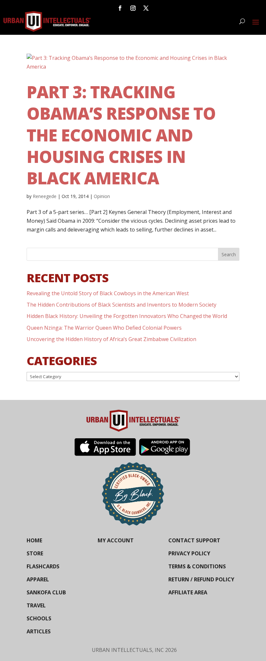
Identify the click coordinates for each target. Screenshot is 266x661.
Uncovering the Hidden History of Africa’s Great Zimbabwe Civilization (111, 339)
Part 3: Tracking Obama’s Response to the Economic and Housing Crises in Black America (121, 134)
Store (35, 553)
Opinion (102, 196)
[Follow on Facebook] (120, 8)
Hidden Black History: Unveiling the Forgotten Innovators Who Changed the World (127, 316)
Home (34, 540)
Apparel (38, 579)
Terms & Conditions (197, 566)
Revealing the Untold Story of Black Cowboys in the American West (108, 293)
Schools (39, 618)
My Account (116, 540)
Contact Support (194, 540)
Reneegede (44, 196)
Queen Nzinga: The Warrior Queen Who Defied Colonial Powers (104, 327)
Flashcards (43, 566)
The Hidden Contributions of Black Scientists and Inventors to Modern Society (121, 304)
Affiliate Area (187, 592)
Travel (36, 605)
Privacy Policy (189, 553)
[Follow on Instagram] (133, 8)
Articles (39, 631)
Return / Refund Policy (201, 579)
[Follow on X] (146, 8)
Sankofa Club (46, 592)
